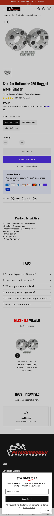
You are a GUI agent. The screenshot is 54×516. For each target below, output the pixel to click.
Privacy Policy (29, 507)
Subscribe (25, 499)
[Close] (49, 475)
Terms (45, 505)
